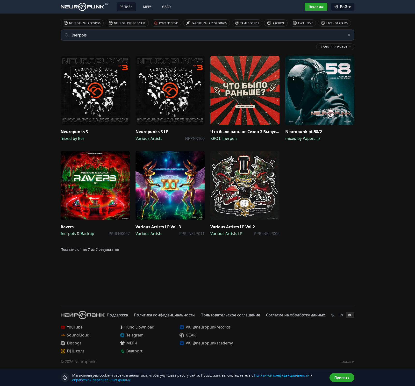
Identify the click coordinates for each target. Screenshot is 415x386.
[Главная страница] (82, 7)
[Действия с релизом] (125, 60)
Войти (345, 6)
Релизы (126, 6)
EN (340, 315)
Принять (342, 377)
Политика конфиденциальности (164, 315)
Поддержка (117, 315)
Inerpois (229, 138)
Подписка (316, 7)
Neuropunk (84, 361)
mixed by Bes (73, 138)
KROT (215, 138)
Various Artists (149, 138)
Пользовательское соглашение (230, 315)
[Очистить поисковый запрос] (349, 35)
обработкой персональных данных (101, 380)
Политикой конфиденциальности (281, 375)
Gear (166, 6)
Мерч (147, 6)
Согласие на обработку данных (295, 315)
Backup (87, 233)
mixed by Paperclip (302, 138)
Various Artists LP (226, 233)
